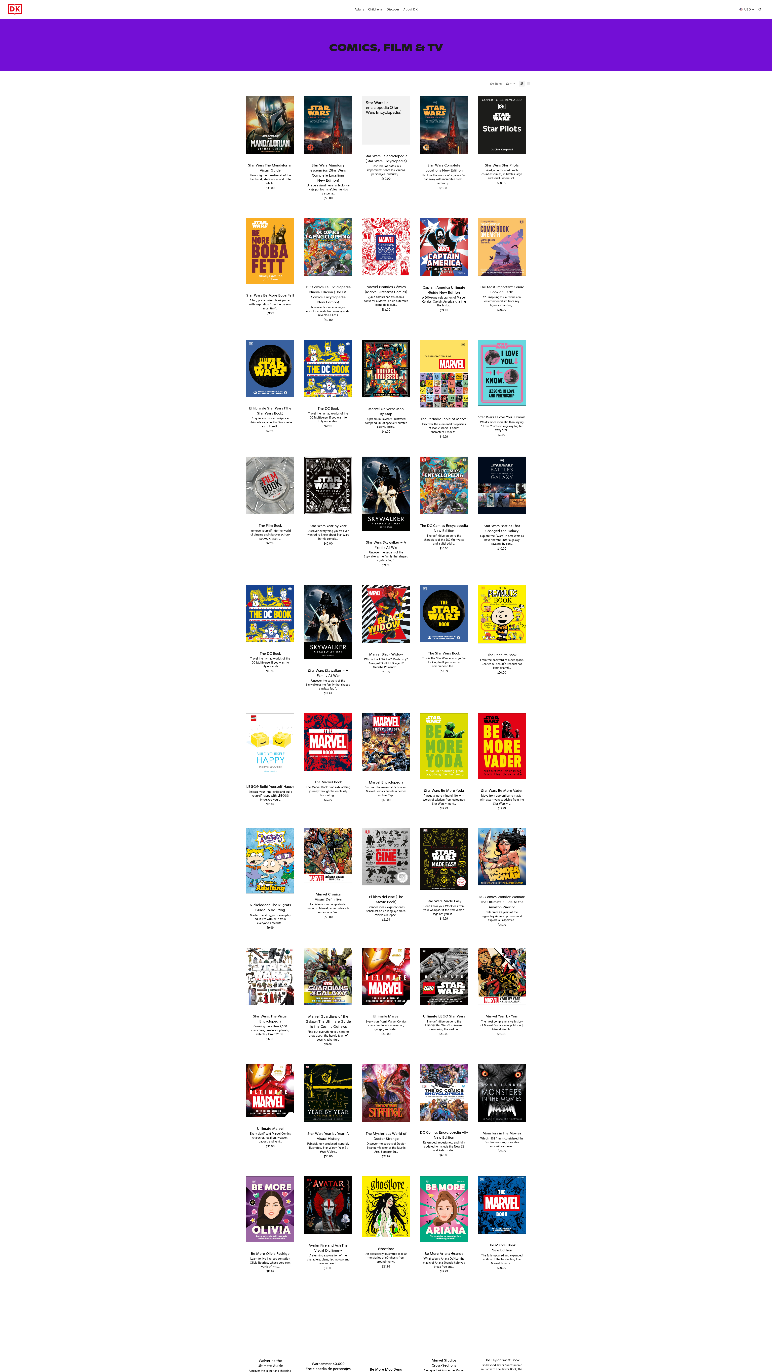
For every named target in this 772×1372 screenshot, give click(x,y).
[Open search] (760, 9)
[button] (510, 83)
